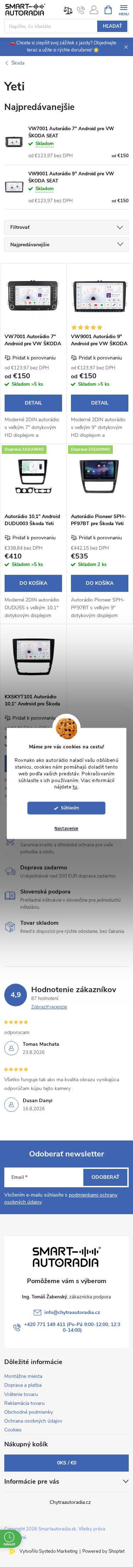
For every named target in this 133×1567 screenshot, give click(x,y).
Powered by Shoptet (103, 1551)
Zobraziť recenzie (49, 1007)
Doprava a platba (22, 1385)
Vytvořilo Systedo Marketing (49, 1551)
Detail (33, 403)
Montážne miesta (23, 1376)
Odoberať (106, 1177)
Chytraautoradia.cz (70, 1502)
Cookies (13, 1429)
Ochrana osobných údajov (33, 1421)
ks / (66, 1462)
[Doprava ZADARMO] (33, 477)
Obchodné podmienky (28, 1412)
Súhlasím (70, 808)
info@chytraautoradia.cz (72, 1312)
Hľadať (112, 26)
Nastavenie (66, 828)
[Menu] (123, 9)
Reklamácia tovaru (24, 1403)
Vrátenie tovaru (21, 1394)
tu (75, 787)
